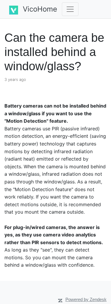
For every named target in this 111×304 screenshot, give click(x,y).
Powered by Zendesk (86, 299)
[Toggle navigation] (70, 9)
